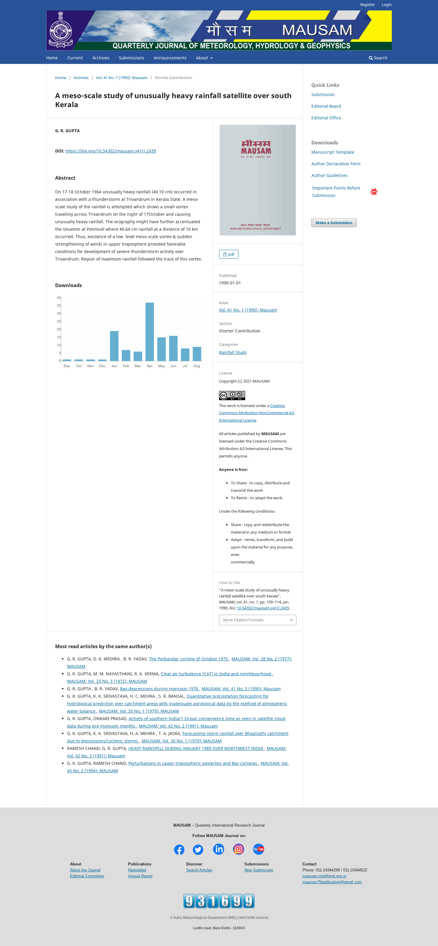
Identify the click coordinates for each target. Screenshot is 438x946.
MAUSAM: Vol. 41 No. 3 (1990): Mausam (241, 688)
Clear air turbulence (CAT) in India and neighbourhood (216, 674)
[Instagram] (238, 854)
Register (367, 4)
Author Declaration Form (336, 164)
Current (75, 58)
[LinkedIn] (218, 854)
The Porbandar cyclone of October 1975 (189, 659)
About (202, 58)
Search (380, 58)
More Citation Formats (243, 620)
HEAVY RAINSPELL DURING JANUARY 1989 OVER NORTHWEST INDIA (196, 748)
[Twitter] (198, 854)
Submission (323, 94)
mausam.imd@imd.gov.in (324, 876)
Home (52, 58)
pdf (230, 254)
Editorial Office (326, 118)
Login (387, 4)
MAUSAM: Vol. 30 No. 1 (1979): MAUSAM (139, 711)
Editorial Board (326, 106)
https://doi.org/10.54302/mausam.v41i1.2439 (111, 151)
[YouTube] (258, 854)
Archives (100, 58)
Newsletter (137, 870)
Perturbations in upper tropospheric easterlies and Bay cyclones (193, 763)
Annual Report (140, 876)
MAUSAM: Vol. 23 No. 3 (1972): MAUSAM (107, 681)
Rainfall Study (233, 352)
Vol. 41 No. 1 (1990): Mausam (121, 77)
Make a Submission (334, 222)
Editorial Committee (87, 876)
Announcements (170, 58)
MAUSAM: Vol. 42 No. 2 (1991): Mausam (178, 726)
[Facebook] (179, 854)
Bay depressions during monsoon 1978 (159, 688)
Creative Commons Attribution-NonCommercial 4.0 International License (256, 413)
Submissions (131, 58)
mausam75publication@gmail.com (332, 882)
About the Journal (85, 870)
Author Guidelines (330, 175)
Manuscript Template (332, 152)
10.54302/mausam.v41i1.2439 (263, 608)
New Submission (258, 870)
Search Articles (199, 870)
